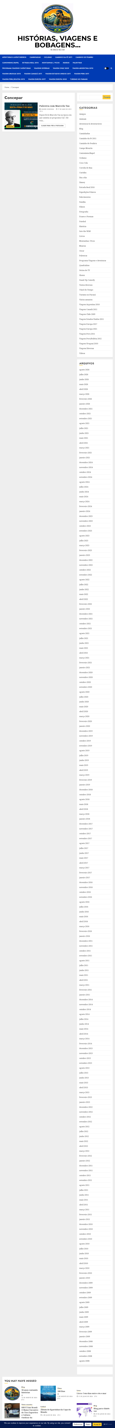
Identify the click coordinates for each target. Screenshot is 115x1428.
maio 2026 (83, 384)
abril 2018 (83, 809)
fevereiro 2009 (85, 1331)
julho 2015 (83, 965)
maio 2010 (83, 1258)
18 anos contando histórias (29, 1391)
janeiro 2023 (84, 555)
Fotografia (83, 211)
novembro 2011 (86, 1170)
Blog (81, 128)
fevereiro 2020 (85, 721)
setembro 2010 (85, 1239)
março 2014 (84, 1038)
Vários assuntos (85, 299)
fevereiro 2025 (85, 452)
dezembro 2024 (86, 462)
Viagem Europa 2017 (37, 79)
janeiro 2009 (84, 1336)
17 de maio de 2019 (64, 109)
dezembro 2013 (86, 1048)
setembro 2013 (85, 1063)
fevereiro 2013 (85, 1097)
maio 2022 (83, 594)
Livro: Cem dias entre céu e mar (91, 1393)
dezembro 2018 (86, 789)
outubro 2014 (85, 1009)
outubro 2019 (85, 741)
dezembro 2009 (86, 1283)
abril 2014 (83, 1034)
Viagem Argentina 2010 (82, 68)
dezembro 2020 (86, 672)
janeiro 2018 (84, 819)
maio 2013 (83, 1082)
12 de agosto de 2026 (29, 1398)
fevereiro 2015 (85, 990)
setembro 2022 (85, 575)
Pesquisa (107, 97)
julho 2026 (83, 374)
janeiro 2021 (84, 667)
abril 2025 (83, 443)
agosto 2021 (84, 633)
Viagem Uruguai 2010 (11, 74)
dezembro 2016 (86, 882)
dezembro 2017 (86, 824)
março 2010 (84, 1268)
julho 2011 (83, 1190)
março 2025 (84, 448)
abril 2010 (83, 1263)
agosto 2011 (84, 1185)
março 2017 (84, 867)
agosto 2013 (84, 1068)
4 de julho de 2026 (49, 1415)
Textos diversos (85, 285)
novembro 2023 (86, 521)
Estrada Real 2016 (30, 63)
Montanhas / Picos (51, 63)
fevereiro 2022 (85, 604)
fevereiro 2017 (85, 872)
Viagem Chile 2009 (61, 68)
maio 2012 (83, 1141)
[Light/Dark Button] (106, 68)
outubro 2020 (85, 682)
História (82, 226)
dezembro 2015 (86, 941)
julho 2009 (83, 1307)
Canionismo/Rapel (10, 63)
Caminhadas (35, 57)
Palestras (77, 63)
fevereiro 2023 (85, 550)
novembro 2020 (86, 677)
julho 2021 (83, 638)
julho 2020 (83, 697)
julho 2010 (83, 1248)
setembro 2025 (85, 418)
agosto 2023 (84, 535)
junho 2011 (84, 1195)
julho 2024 (83, 487)
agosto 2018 (84, 799)
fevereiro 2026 (85, 399)
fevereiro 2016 (85, 931)
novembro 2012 (86, 1112)
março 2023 (84, 545)
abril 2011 (83, 1204)
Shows (82, 275)
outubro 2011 (85, 1175)
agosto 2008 (84, 1361)
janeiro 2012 (84, 1160)
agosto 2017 (84, 843)
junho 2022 (84, 589)
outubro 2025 (85, 413)
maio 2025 (83, 438)
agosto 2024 (84, 482)
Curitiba (82, 172)
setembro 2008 (85, 1356)
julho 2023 (83, 540)
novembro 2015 (86, 946)
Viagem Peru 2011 (81, 74)
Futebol (82, 221)
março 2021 (84, 658)
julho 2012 (83, 1131)
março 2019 (84, 775)
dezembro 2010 (86, 1224)
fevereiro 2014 (85, 1043)
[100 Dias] (48, 1393)
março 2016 (84, 926)
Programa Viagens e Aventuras (16, 68)
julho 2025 (83, 428)
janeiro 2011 (84, 1219)
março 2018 (84, 814)
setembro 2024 (85, 477)
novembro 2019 (86, 736)
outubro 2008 (85, 1351)
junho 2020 (84, 701)
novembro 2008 (86, 1346)
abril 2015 (83, 980)
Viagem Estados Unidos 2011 (58, 74)
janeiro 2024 (84, 511)
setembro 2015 (85, 955)
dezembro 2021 (86, 614)
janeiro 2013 (84, 1102)
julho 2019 (83, 755)
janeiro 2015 (84, 994)
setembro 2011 (85, 1180)
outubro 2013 (85, 1058)
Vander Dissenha (47, 109)
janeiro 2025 (84, 457)
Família (82, 202)
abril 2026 (83, 389)
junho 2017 (84, 853)
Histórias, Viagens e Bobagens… (58, 41)
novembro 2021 (86, 618)
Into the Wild (85, 231)
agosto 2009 (84, 1302)
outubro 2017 (85, 833)
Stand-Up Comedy (87, 280)
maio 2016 (83, 916)
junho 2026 (84, 379)
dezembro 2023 (86, 516)
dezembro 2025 (86, 409)
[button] (111, 68)
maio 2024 (83, 496)
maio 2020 (83, 706)
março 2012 (84, 1151)
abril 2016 (83, 921)
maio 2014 (83, 1029)
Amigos (82, 114)
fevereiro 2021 (85, 662)
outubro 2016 (85, 892)
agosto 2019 (84, 750)
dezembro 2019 (86, 731)
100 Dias (61, 1391)
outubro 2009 (85, 1292)
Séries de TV (84, 270)
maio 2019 (83, 765)
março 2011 (84, 1209)
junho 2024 (84, 492)
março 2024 (84, 501)
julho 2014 (83, 1019)
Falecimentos (85, 197)
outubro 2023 (85, 526)
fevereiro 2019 (85, 780)
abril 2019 (83, 770)
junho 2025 (84, 433)
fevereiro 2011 (85, 1214)
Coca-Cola (83, 163)
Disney (82, 182)
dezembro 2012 (86, 1107)
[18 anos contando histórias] (12, 1393)
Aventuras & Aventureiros (14, 57)
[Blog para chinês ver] (84, 1410)
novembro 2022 (86, 565)
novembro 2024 (86, 467)
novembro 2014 (86, 1004)
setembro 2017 (85, 838)
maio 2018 (83, 804)
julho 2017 (83, 848)
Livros (82, 236)
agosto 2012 (84, 1126)
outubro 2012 (85, 1117)
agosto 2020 (84, 692)
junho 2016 (84, 911)
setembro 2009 (85, 1297)
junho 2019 (84, 760)
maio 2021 (83, 648)
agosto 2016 (84, 902)
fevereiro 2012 (85, 1156)
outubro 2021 (85, 623)
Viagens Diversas (42, 68)
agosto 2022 (84, 579)
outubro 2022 (85, 570)
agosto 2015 (84, 960)
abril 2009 (83, 1322)
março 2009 (84, 1327)
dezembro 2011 (86, 1165)
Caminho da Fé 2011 (63, 57)
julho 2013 (83, 1073)
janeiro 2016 (84, 936)
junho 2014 (84, 1024)
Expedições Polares (87, 192)
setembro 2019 (85, 745)
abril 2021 (83, 653)
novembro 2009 (86, 1287)
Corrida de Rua (85, 168)
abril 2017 (83, 863)
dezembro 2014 (86, 999)
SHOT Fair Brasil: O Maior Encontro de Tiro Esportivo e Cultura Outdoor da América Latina (29, 1413)
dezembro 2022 (86, 560)
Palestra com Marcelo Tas (54, 105)
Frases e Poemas (86, 216)
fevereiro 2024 (85, 506)
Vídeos (82, 353)
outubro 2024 (85, 472)
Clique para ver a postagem (52, 126)
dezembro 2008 (86, 1341)
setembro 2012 (85, 1121)
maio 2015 (83, 975)
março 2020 (84, 716)
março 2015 (84, 985)
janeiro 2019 (84, 784)
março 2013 (84, 1092)
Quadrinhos (84, 265)
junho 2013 (84, 1077)
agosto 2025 (84, 423)
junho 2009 (84, 1312)
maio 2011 (83, 1200)
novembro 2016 (86, 887)
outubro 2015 (85, 951)
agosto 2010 (84, 1243)
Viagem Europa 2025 (58, 79)
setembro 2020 (85, 687)
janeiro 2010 (84, 1278)
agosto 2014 (84, 1014)
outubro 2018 (85, 794)
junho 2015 (84, 970)
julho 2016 (83, 907)
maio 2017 (83, 858)
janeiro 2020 (84, 726)
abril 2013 (83, 1087)
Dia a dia (83, 177)
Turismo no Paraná (78, 79)
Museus (66, 63)
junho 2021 (84, 643)
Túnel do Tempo (86, 290)
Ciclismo (48, 57)
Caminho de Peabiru (84, 57)
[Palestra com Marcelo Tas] (21, 115)
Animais (82, 119)
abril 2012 (83, 1146)
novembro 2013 (86, 1053)
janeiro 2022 (84, 609)
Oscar (81, 251)
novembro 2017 (86, 828)
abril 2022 (83, 599)
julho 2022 (83, 584)
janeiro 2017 (84, 877)
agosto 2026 (84, 369)
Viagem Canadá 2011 (33, 74)
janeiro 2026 (84, 404)
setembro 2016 (85, 897)
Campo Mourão (85, 148)
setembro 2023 (85, 531)
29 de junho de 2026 (102, 1414)
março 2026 (84, 394)
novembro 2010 (86, 1229)
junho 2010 (84, 1253)
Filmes (82, 207)
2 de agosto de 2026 (65, 1396)
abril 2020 (83, 711)
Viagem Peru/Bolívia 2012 (13, 79)
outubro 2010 (85, 1234)
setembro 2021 (85, 628)
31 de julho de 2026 (86, 1396)
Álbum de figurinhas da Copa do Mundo (56, 1410)
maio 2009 (83, 1317)
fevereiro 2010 (85, 1273)
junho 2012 (84, 1136)
